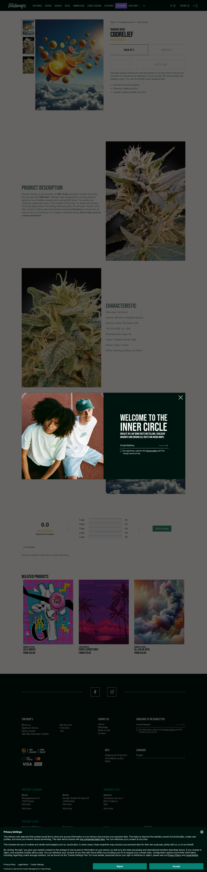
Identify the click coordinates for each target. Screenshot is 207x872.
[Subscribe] (163, 445)
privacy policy (152, 451)
